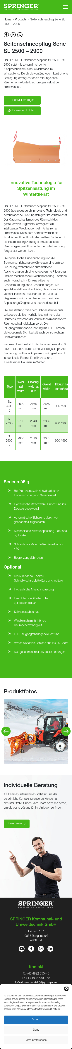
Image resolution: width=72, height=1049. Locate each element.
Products (21, 19)
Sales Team (15, 823)
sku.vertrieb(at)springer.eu (40, 982)
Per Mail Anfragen (23, 100)
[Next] (66, 731)
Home (7, 19)
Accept (36, 1019)
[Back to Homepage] (21, 7)
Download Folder (23, 110)
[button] (66, 988)
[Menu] (65, 7)
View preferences (36, 1040)
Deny (36, 1030)
